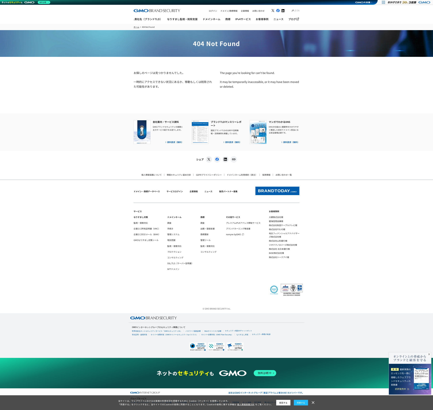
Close (429, 354)
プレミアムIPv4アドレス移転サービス (243, 222)
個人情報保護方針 (246, 404)
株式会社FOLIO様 (277, 229)
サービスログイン (175, 191)
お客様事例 (274, 211)
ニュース (208, 191)
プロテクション (174, 251)
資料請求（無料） (175, 142)
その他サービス (233, 217)
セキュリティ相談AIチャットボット (238, 331)
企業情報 (194, 191)
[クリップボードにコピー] (234, 159)
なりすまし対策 (141, 217)
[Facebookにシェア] (217, 159)
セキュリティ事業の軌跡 (261, 334)
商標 (202, 217)
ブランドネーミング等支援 (238, 228)
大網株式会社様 (276, 217)
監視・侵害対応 (141, 222)
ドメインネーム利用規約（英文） (242, 174)
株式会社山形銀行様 (278, 240)
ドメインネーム (174, 217)
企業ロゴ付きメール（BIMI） (147, 234)
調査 (169, 222)
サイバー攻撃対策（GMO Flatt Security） (217, 335)
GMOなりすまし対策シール (146, 240)
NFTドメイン (173, 269)
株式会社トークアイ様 (279, 257)
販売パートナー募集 (228, 191)
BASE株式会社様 (276, 252)
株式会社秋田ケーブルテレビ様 (283, 225)
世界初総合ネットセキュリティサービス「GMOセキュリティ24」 (157, 331)
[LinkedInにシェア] (225, 159)
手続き (170, 228)
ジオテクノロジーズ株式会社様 (283, 244)
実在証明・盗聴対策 (139, 335)
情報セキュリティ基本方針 (179, 174)
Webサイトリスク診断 (212, 331)
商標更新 (204, 234)
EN (298, 10)
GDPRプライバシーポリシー (209, 174)
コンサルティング (175, 257)
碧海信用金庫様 (276, 221)
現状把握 (171, 240)
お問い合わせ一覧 (284, 174)
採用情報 (266, 174)
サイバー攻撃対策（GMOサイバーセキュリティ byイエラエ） (174, 335)
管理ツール (205, 240)
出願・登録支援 (207, 228)
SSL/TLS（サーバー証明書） (180, 263)
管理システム (173, 234)
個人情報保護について (151, 174)
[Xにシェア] (209, 159)
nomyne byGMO (233, 234)
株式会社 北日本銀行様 (279, 248)
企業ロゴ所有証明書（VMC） (147, 228)
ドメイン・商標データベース (147, 191)
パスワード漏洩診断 (193, 331)
